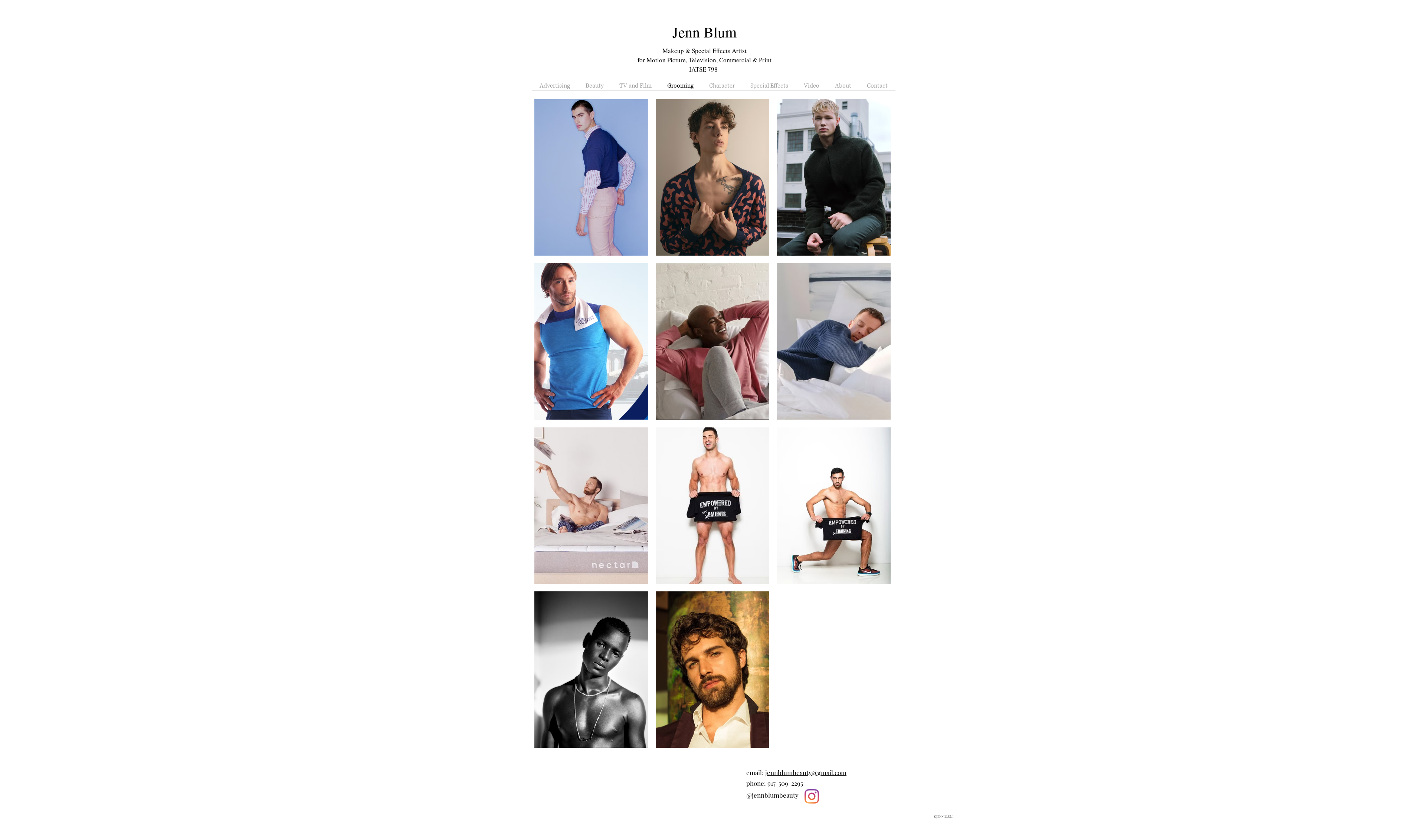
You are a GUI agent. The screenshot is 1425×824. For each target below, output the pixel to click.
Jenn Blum (704, 32)
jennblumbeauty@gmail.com (805, 772)
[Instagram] (812, 796)
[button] (591, 177)
